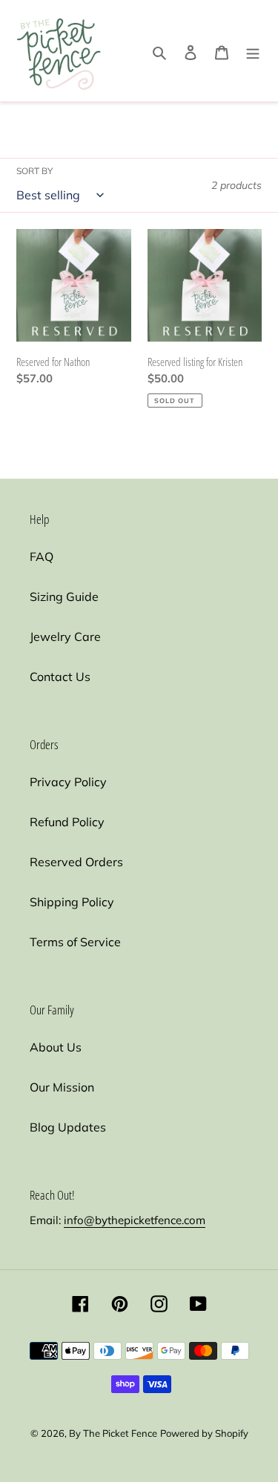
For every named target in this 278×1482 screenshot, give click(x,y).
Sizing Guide (64, 596)
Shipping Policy (72, 901)
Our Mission (62, 1087)
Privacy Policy (68, 781)
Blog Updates (68, 1127)
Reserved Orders (76, 861)
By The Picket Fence (113, 1433)
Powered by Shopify (204, 1433)
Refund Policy (67, 821)
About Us (56, 1047)
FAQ (41, 556)
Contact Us (60, 676)
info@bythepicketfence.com (134, 1220)
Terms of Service (75, 941)
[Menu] (252, 51)
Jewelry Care (65, 636)
